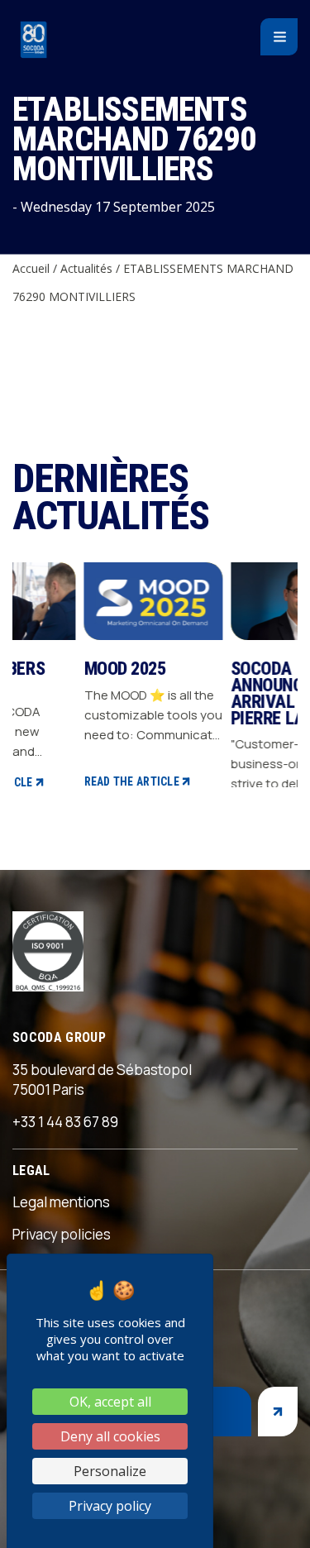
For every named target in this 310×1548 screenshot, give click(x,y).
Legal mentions (61, 1201)
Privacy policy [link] (110, 1506)
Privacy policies (61, 1234)
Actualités (86, 268)
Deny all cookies (110, 1436)
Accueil (31, 268)
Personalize (110, 1471)
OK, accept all (110, 1402)
